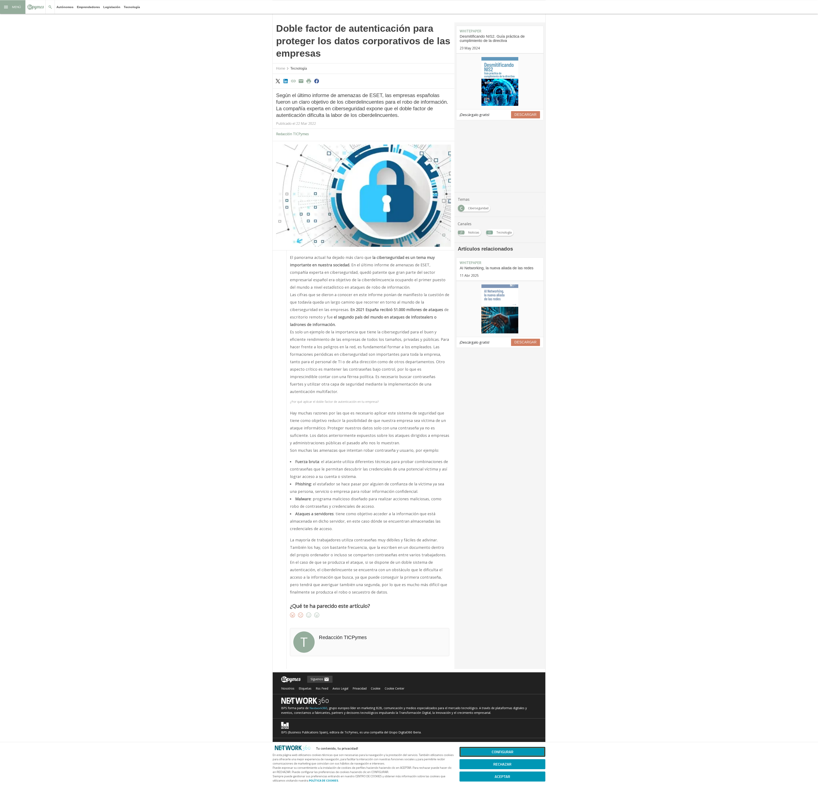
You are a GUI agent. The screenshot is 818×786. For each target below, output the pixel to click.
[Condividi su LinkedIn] (285, 81)
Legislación (111, 7)
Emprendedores (88, 7)
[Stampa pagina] (308, 81)
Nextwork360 (318, 708)
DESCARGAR (525, 114)
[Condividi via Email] (301, 81)
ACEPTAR (502, 776)
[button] (13, 7)
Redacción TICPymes (292, 134)
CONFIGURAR (502, 752)
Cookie (375, 688)
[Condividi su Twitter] (277, 81)
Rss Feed (322, 688)
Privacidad (360, 688)
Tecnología (132, 7)
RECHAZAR (502, 764)
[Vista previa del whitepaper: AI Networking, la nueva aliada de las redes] (499, 308)
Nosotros (287, 688)
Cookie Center (394, 688)
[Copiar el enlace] (293, 81)
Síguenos (317, 679)
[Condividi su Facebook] (316, 81)
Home (280, 68)
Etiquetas (305, 688)
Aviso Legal (340, 688)
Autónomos (64, 7)
